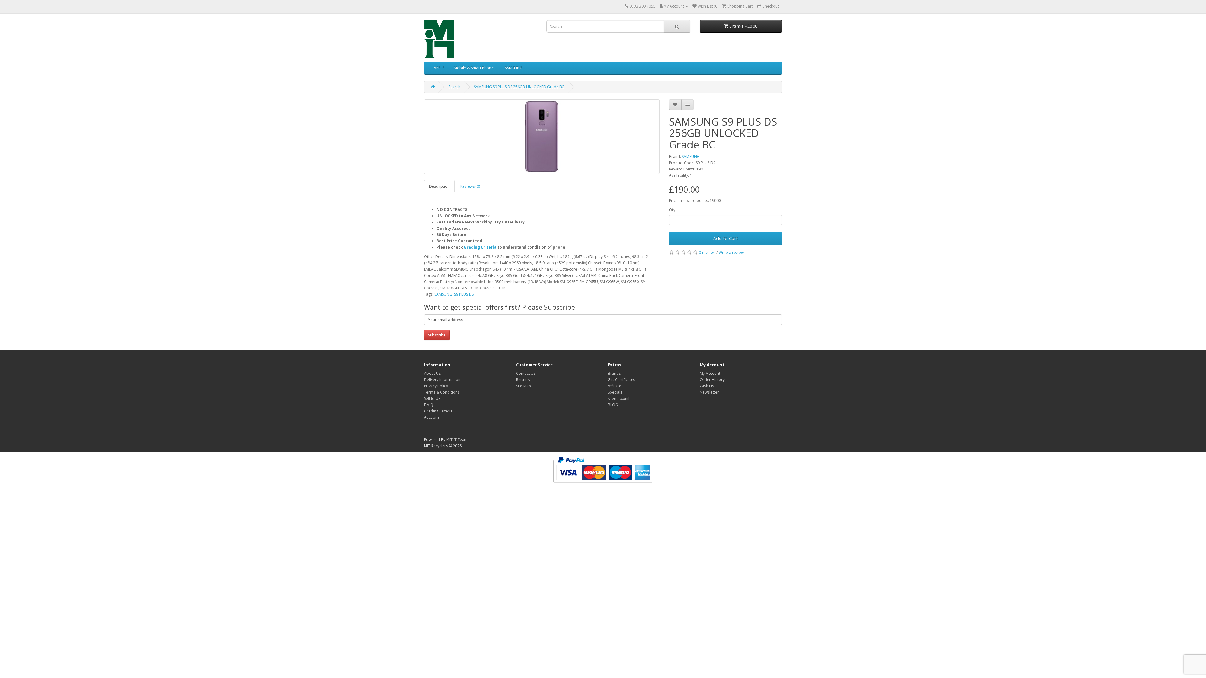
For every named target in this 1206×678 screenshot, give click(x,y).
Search (454, 86)
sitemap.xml (618, 398)
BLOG (613, 404)
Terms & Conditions (441, 392)
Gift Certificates (621, 379)
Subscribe (437, 335)
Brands (614, 373)
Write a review (731, 252)
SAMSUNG (514, 68)
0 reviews (707, 252)
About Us (432, 373)
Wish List (707, 386)
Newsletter (709, 392)
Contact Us (525, 373)
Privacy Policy (436, 386)
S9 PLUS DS (464, 294)
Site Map (523, 386)
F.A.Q (428, 404)
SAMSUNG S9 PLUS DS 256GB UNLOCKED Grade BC (519, 86)
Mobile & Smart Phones (474, 68)
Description (439, 186)
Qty (672, 210)
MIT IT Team (457, 439)
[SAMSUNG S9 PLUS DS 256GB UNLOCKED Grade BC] (542, 136)
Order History (712, 379)
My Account (710, 373)
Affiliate (614, 386)
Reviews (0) (470, 186)
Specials (615, 392)
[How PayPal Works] (603, 469)
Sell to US (432, 398)
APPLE (439, 68)
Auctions (431, 417)
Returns (523, 379)
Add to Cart (725, 238)
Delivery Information (442, 379)
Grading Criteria (480, 247)
